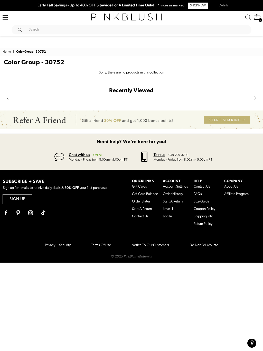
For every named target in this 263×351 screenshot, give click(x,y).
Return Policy (203, 224)
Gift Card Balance (145, 194)
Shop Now (198, 5)
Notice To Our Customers (150, 245)
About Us (231, 187)
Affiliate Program (236, 194)
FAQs (198, 194)
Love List (169, 209)
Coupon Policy (204, 209)
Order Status (141, 202)
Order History (173, 194)
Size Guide (201, 202)
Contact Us (140, 216)
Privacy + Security (58, 245)
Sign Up (17, 199)
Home (7, 51)
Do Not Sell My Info (204, 245)
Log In (167, 216)
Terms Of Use (101, 245)
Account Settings (175, 187)
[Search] (248, 17)
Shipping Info (203, 216)
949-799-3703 (178, 155)
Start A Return (142, 209)
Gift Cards (139, 187)
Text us (159, 154)
